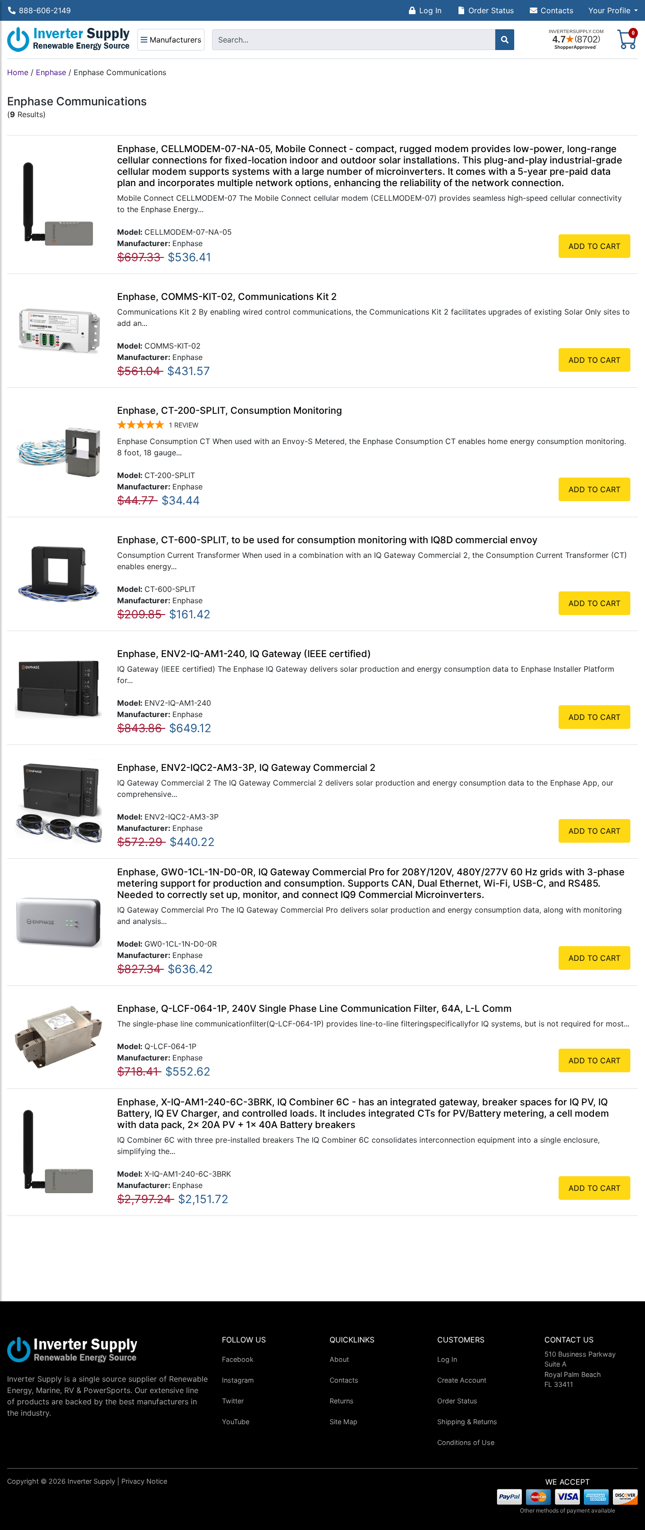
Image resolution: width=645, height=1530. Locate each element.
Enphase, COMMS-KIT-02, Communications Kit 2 (227, 296)
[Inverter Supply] (68, 40)
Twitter (233, 1401)
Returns (342, 1401)
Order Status (491, 10)
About (339, 1359)
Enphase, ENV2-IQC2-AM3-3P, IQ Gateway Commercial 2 (246, 767)
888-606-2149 (45, 10)
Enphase (51, 72)
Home (17, 72)
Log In (430, 10)
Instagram (238, 1380)
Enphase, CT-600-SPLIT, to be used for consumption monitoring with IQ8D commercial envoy (327, 540)
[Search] (504, 39)
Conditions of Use (465, 1442)
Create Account (461, 1380)
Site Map (343, 1422)
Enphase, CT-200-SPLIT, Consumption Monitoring (229, 410)
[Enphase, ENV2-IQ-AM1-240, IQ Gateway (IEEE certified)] (58, 687)
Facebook (238, 1359)
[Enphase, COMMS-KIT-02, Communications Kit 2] (58, 329)
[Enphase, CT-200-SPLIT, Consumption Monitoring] (58, 451)
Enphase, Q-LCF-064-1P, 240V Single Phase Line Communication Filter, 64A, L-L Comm (314, 1008)
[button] (613, 10)
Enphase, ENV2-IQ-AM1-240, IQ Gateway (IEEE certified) (244, 653)
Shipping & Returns (467, 1422)
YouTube (235, 1422)
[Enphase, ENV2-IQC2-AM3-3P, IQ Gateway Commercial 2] (58, 800)
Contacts (557, 10)
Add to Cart (594, 246)
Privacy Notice (144, 1481)
